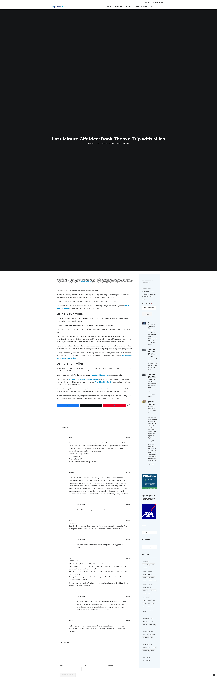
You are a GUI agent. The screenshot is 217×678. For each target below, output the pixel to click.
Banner (144, 584)
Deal (154, 600)
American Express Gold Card (151, 403)
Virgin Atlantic (147, 660)
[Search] (165, 7)
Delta (144, 603)
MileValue (145, 634)
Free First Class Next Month (148, 610)
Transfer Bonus (147, 647)
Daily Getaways (147, 600)
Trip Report (146, 650)
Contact (147, 2)
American (145, 568)
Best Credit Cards (141, 6)
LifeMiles (145, 624)
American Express (147, 574)
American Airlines (147, 571)
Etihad (144, 606)
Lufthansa (152, 624)
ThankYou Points (147, 644)
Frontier (145, 621)
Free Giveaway (146, 615)
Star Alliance (146, 641)
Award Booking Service (100, 375)
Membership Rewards (148, 631)
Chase (144, 594)
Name (62, 665)
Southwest (146, 637)
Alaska (152, 564)
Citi (149, 594)
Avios (144, 581)
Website (110, 665)
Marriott (145, 628)
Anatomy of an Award (148, 577)
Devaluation (151, 603)
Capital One (153, 590)
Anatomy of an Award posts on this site (84, 379)
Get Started (118, 6)
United (152, 650)
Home (109, 6)
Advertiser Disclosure (159, 2)
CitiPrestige (146, 597)
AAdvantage (146, 561)
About (153, 6)
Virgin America (146, 657)
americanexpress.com (86, 281)
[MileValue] (58, 7)
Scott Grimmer (124, 143)
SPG (152, 637)
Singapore (152, 634)
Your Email (147, 303)
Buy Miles (145, 590)
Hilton (151, 621)
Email (86, 665)
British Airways (147, 587)
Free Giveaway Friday (148, 618)
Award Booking (109, 143)
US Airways (145, 654)
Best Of (150, 584)
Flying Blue (151, 606)
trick (154, 647)
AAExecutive (146, 564)
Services (128, 6)
